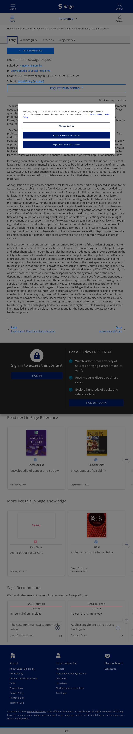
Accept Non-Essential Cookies (66, 135)
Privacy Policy (96, 114)
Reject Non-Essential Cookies (66, 144)
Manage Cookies (66, 125)
